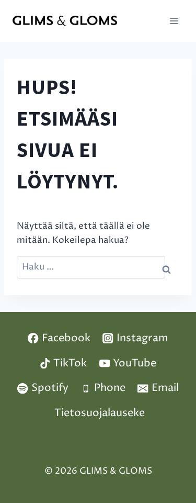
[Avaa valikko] (173, 21)
